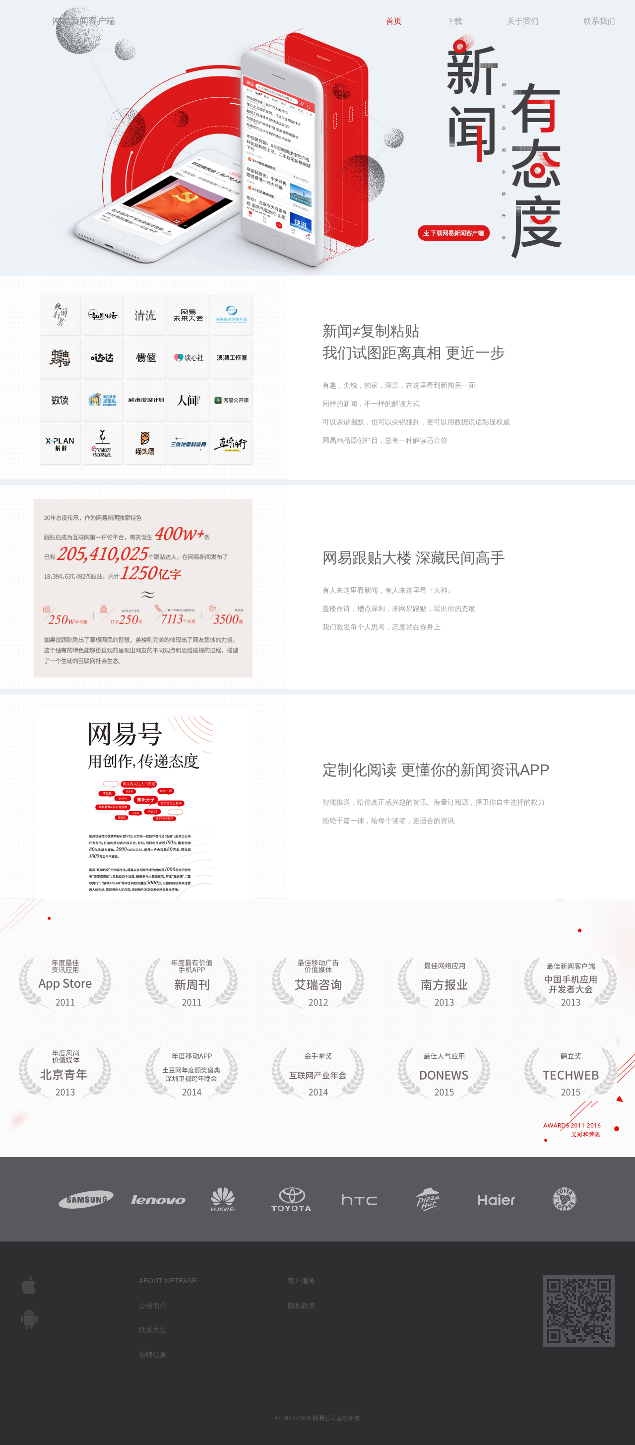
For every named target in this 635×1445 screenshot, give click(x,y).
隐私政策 (302, 1305)
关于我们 (523, 21)
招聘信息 (153, 1355)
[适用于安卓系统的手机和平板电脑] (79, 1319)
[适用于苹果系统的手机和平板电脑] (79, 1285)
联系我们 (599, 21)
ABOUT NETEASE (167, 1281)
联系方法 (153, 1330)
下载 (454, 21)
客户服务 (302, 1281)
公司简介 (153, 1305)
